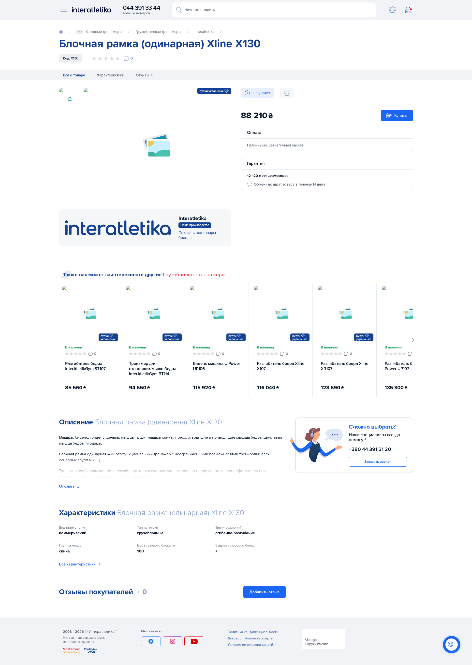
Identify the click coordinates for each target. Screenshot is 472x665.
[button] (413, 340)
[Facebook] (151, 641)
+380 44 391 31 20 (370, 449)
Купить (400, 115)
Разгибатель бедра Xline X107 (280, 366)
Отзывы (144, 75)
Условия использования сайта (252, 645)
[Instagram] (172, 641)
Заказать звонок (377, 461)
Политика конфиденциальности (253, 632)
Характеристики (110, 75)
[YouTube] (194, 641)
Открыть (67, 486)
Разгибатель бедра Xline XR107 (344, 366)
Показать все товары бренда (197, 235)
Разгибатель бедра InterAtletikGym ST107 (85, 366)
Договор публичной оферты (250, 638)
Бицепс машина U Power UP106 (216, 366)
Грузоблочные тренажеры (194, 275)
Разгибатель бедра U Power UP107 (405, 366)
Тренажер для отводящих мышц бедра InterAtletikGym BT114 (152, 369)
